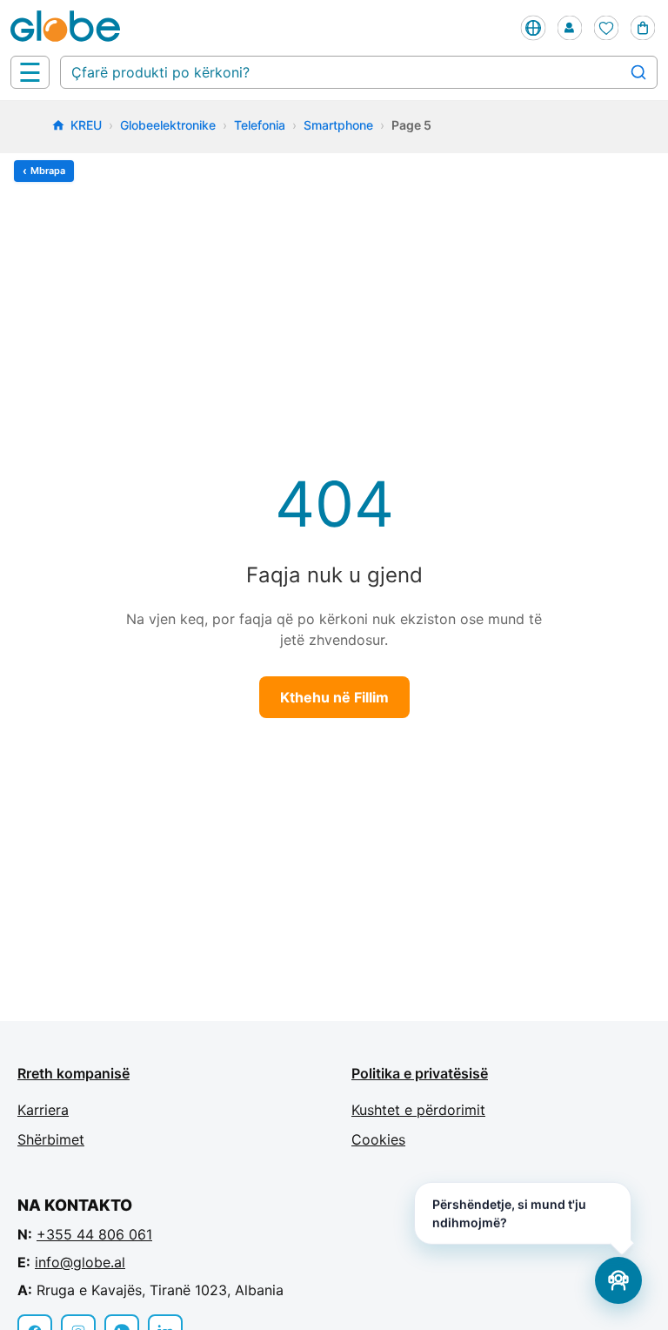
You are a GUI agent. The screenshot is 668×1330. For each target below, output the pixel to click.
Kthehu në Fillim (334, 697)
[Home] (68, 28)
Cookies (378, 1139)
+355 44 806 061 (94, 1234)
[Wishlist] (606, 28)
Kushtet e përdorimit (418, 1109)
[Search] (638, 72)
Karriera (43, 1109)
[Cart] (643, 28)
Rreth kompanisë (73, 1073)
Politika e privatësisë (419, 1073)
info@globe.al (80, 1262)
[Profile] (569, 28)
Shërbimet (50, 1139)
